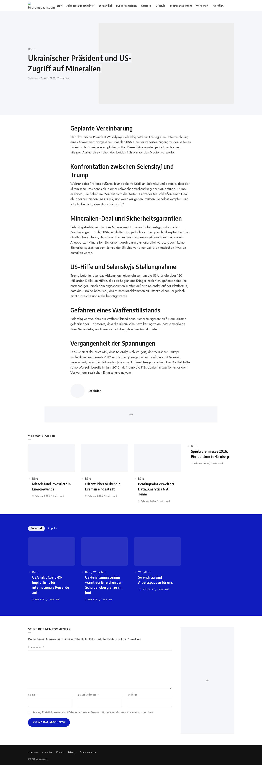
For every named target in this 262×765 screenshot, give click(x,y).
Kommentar (36, 647)
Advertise (47, 752)
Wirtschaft (99, 572)
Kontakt (60, 752)
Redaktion (33, 78)
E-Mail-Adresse (88, 695)
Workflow (144, 572)
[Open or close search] (232, 6)
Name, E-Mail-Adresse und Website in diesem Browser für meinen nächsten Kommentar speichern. (93, 712)
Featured (36, 528)
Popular (52, 528)
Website (133, 695)
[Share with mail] (38, 154)
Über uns (33, 752)
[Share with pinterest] (38, 145)
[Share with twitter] (38, 136)
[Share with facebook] (38, 127)
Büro (31, 49)
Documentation (88, 752)
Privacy (72, 752)
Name (33, 695)
